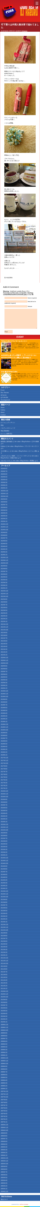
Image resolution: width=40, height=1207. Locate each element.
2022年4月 (4, 613)
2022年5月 (4, 610)
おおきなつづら (6, 460)
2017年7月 (4, 771)
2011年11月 (4, 961)
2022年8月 (4, 602)
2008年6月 (4, 1075)
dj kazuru (24, 31)
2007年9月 (4, 1100)
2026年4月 (4, 479)
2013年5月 (4, 910)
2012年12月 (4, 924)
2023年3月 (4, 582)
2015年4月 (4, 847)
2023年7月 (4, 571)
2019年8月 (4, 702)
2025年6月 (4, 507)
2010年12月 (4, 991)
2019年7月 (4, 705)
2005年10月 (4, 1164)
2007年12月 (4, 1091)
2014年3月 (4, 883)
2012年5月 (4, 944)
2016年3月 (4, 816)
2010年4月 (4, 1013)
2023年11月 (4, 560)
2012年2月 (4, 952)
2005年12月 (4, 1158)
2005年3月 (4, 1183)
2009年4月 (4, 1047)
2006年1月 (4, 1155)
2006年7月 (4, 1138)
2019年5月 (4, 710)
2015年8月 (4, 835)
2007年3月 (4, 1116)
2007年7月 (4, 1105)
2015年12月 (4, 824)
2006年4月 (4, 1147)
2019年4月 (4, 713)
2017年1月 (4, 788)
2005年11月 (4, 1161)
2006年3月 (4, 1150)
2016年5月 (4, 810)
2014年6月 (4, 874)
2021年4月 (4, 646)
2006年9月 (4, 1133)
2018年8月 (4, 735)
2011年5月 (4, 977)
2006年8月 (4, 1136)
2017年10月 (4, 763)
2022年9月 (4, 599)
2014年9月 (4, 866)
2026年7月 (4, 471)
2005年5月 (4, 1177)
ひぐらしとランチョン (8, 422)
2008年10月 (4, 1063)
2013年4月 (4, 913)
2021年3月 (4, 649)
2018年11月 (4, 727)
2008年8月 (4, 1069)
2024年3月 (4, 549)
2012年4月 (4, 947)
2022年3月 (4, 616)
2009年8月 (4, 1036)
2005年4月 (4, 1180)
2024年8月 (4, 535)
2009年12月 (4, 1024)
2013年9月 (4, 899)
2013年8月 (4, 902)
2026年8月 (4, 468)
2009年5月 (4, 1044)
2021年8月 (4, 635)
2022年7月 (4, 605)
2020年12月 (4, 657)
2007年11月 (4, 1094)
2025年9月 (4, 499)
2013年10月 (4, 897)
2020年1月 (4, 688)
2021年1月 (4, 655)
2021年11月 (4, 627)
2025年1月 (4, 521)
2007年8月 (4, 1102)
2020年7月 (4, 671)
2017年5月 (4, 777)
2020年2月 (4, 685)
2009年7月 (4, 1038)
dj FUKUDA (4, 397)
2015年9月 (4, 833)
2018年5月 (4, 744)
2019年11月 (4, 694)
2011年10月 (4, 963)
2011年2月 (4, 986)
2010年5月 (4, 1011)
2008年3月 (4, 1083)
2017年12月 (4, 758)
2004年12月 (4, 1191)
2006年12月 (4, 1125)
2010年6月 (4, 1008)
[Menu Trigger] (37, 3)
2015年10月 (4, 830)
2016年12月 (4, 791)
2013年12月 (4, 891)
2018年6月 (4, 741)
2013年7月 (4, 905)
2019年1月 (4, 721)
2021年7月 (4, 638)
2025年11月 (4, 493)
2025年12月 (4, 491)
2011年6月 (4, 974)
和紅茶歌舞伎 (5, 431)
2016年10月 (4, 796)
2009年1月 (4, 1055)
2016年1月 (4, 821)
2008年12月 (4, 1058)
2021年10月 (4, 630)
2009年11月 (4, 1027)
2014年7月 (4, 872)
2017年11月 (4, 760)
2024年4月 (4, 546)
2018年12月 (4, 724)
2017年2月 (4, 785)
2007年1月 (4, 1122)
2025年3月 (4, 516)
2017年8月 (4, 769)
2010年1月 (4, 1022)
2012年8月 (4, 936)
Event (20, 337)
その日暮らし (5, 451)
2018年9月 (4, 733)
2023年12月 (4, 557)
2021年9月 (4, 632)
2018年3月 (4, 749)
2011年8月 (4, 969)
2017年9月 (4, 766)
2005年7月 (4, 1172)
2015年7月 (4, 838)
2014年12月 (4, 858)
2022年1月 (4, 621)
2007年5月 (4, 1111)
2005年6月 (4, 1175)
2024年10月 (4, 530)
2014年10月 (4, 863)
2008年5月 (4, 1077)
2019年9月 (4, 699)
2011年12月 (4, 958)
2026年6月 (4, 474)
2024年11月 (4, 527)
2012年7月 (4, 938)
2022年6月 (4, 607)
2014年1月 (4, 888)
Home (2, 407)
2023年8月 (4, 568)
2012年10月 (4, 930)
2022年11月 (4, 593)
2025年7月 (4, 505)
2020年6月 (4, 674)
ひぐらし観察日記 (6, 433)
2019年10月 (4, 696)
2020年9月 (4, 666)
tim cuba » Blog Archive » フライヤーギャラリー (23, 446)
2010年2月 (4, 1019)
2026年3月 (4, 482)
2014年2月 (4, 885)
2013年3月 (4, 916)
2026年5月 (4, 477)
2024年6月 (4, 541)
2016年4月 (4, 813)
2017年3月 (4, 783)
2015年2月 (4, 852)
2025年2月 (4, 518)
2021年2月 (4, 652)
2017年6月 (4, 774)
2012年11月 (4, 927)
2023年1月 (4, 588)
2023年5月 (4, 577)
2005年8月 (4, 1169)
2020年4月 (4, 680)
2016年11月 (4, 794)
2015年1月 (4, 855)
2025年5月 (4, 510)
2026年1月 (4, 488)
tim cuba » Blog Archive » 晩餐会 (23, 460)
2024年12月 (4, 524)
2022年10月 (4, 596)
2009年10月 (4, 1030)
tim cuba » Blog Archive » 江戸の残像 (27, 441)
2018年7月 (4, 738)
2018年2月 (4, 752)
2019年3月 (4, 716)
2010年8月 (4, 1002)
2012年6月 (4, 941)
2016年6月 (4, 808)
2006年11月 (4, 1127)
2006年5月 (4, 1144)
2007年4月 (4, 1113)
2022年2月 (4, 619)
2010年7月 (4, 1005)
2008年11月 (4, 1061)
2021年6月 (4, 641)
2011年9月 (4, 966)
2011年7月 (4, 972)
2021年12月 (4, 624)
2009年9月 (4, 1033)
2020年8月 (4, 669)
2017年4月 (4, 780)
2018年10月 (4, 730)
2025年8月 (4, 502)
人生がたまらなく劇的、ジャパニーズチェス (15, 456)
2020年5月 (4, 677)
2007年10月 (4, 1097)
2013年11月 (4, 894)
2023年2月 (4, 585)
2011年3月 (4, 983)
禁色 (2, 425)
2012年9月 (4, 933)
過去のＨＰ (4, 1199)
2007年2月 (4, 1119)
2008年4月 (4, 1080)
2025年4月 (4, 513)
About (2, 412)
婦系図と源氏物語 (6, 441)
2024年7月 (4, 538)
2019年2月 (4, 719)
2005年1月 (4, 1189)
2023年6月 (4, 574)
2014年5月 (4, 877)
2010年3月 (4, 1016)
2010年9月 (4, 999)
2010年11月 (4, 994)
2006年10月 (4, 1130)
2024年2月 (4, 552)
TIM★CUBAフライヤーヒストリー (14, 341)
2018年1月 (4, 755)
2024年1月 (4, 555)
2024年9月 (4, 532)
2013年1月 (4, 922)
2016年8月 (4, 802)
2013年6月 (4, 908)
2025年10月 (4, 496)
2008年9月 (4, 1066)
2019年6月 (4, 707)
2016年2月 (4, 819)
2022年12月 (4, 591)
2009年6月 (4, 1041)
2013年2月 (4, 919)
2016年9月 (4, 799)
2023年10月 (4, 563)
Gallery (3, 410)
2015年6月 (4, 841)
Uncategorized (5, 400)
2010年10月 (4, 997)
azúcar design (24, 1204)
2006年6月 (4, 1141)
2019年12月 (4, 691)
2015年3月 (4, 849)
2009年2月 (4, 1052)
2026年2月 (4, 485)
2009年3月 (4, 1050)
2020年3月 (4, 682)
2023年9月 (4, 566)
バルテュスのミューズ (8, 428)
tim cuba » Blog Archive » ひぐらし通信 (24, 451)
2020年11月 (4, 660)
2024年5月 (4, 543)
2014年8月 (4, 869)
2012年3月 (4, 949)
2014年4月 (4, 880)
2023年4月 (4, 580)
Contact (3, 415)
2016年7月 (4, 805)
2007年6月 (4, 1108)
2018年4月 (4, 746)
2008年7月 (4, 1072)
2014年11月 (4, 860)
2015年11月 (4, 827)
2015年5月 (4, 844)
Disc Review (5, 392)
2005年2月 (4, 1186)
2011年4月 (4, 980)
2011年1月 (4, 988)
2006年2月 (4, 1152)
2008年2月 (4, 1086)
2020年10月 (4, 663)
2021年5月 (4, 644)
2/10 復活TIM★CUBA (9, 372)
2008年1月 (4, 1088)
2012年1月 (4, 955)
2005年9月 (4, 1166)
